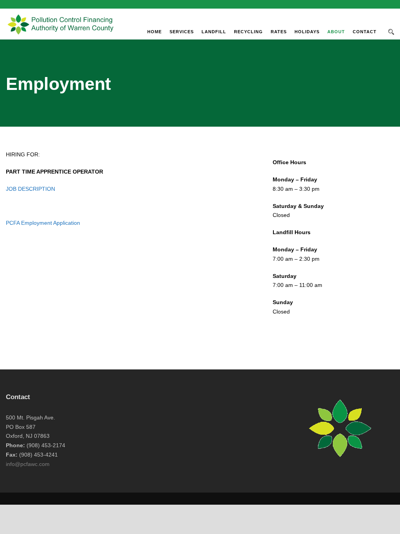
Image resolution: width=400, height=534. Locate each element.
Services (182, 31)
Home (154, 31)
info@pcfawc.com (28, 464)
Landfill (214, 31)
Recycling (248, 31)
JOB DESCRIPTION (30, 189)
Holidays (307, 31)
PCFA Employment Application (43, 223)
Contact (365, 31)
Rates (279, 31)
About (336, 31)
